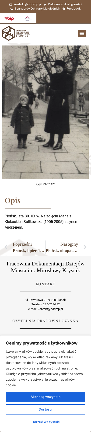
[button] (82, 33)
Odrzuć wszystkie (46, 422)
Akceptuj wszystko (45, 397)
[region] (45, 383)
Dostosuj (45, 409)
